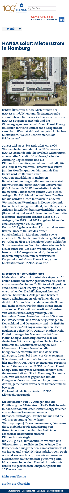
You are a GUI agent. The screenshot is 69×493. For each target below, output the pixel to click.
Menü (11, 29)
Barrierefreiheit (55, 491)
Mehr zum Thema (14, 476)
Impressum (14, 491)
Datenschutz (28, 491)
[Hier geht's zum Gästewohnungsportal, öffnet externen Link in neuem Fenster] (61, 20)
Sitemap (41, 491)
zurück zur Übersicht (16, 483)
